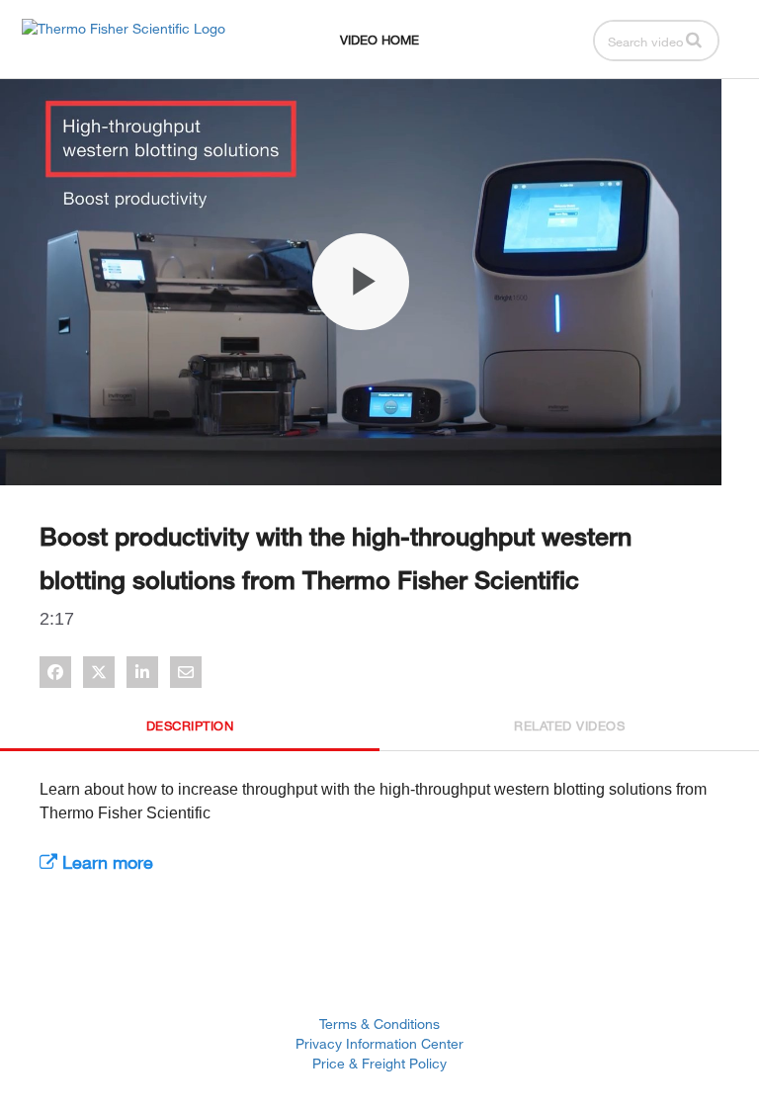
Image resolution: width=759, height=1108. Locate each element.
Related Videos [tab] (569, 725)
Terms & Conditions (379, 1023)
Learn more (105, 862)
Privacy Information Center (379, 1043)
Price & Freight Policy (379, 1063)
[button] (694, 39)
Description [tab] (190, 725)
